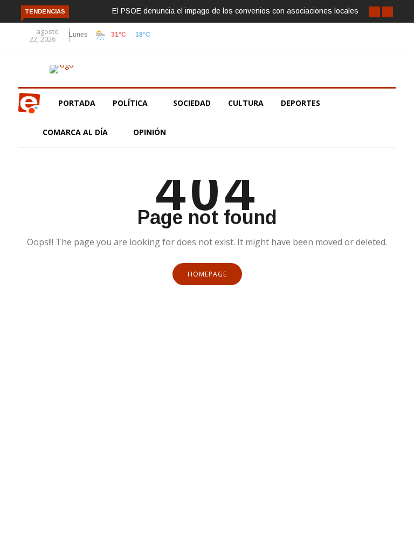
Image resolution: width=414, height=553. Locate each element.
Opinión (150, 132)
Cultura (246, 103)
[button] (374, 11)
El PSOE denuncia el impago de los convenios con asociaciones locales (235, 10)
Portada (76, 103)
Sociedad (192, 103)
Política (131, 103)
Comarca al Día (76, 132)
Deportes (300, 103)
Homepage (207, 274)
